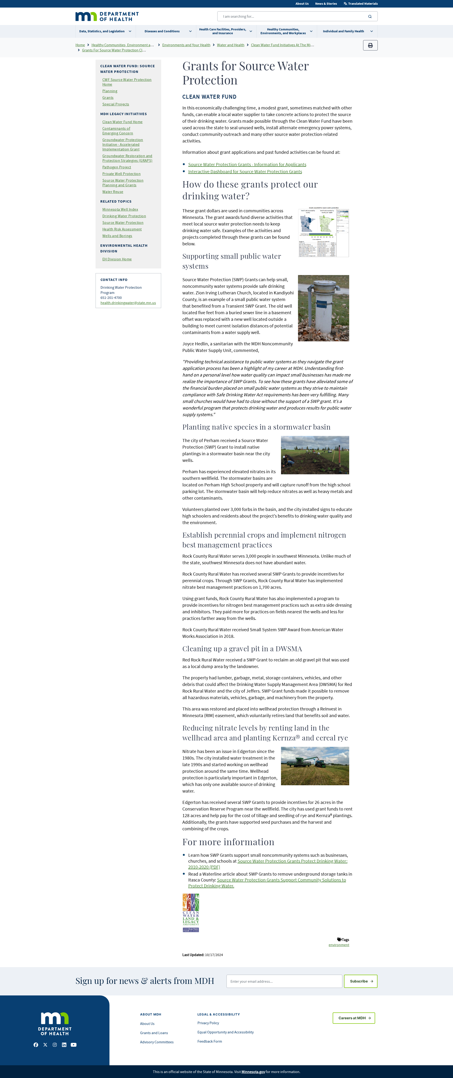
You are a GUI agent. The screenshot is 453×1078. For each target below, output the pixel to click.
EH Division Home (117, 259)
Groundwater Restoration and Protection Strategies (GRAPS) (127, 158)
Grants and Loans (154, 1032)
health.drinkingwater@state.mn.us (128, 302)
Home (80, 44)
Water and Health (230, 44)
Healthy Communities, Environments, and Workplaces (283, 31)
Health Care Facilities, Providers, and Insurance (222, 31)
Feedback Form (209, 1041)
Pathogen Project (116, 167)
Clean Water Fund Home (122, 121)
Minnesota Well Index (120, 209)
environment (339, 944)
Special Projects (115, 104)
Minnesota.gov (253, 1071)
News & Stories (326, 3)
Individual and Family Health (343, 31)
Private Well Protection (121, 173)
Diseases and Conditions (162, 31)
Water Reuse (112, 191)
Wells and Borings (117, 235)
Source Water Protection (122, 222)
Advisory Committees (157, 1042)
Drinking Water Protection (124, 215)
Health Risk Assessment (122, 229)
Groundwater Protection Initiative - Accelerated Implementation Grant (122, 144)
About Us (302, 3)
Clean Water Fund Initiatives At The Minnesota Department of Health (304, 44)
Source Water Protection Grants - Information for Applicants (247, 164)
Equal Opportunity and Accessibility (225, 1032)
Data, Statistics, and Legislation (102, 31)
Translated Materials (363, 3)
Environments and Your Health (186, 44)
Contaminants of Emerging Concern (117, 130)
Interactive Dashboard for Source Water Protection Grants (245, 171)
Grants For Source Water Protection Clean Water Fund (124, 50)
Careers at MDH (352, 1018)
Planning (109, 90)
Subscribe (364, 981)
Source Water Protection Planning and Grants (122, 182)
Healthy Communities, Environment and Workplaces (133, 44)
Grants (107, 97)
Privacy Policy (208, 1022)
